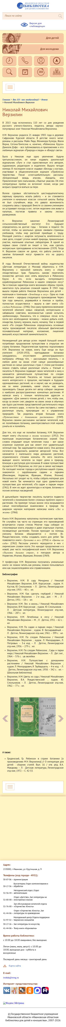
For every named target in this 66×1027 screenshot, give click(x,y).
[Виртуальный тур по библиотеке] (41, 72)
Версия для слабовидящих (37, 24)
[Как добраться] (57, 61)
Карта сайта (15, 966)
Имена (44, 99)
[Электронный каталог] (9, 72)
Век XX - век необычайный (26, 99)
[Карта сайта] (57, 72)
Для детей (52, 38)
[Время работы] (9, 61)
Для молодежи (49, 49)
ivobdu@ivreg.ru (11, 977)
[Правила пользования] (41, 61)
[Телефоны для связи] (25, 61)
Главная (6, 99)
